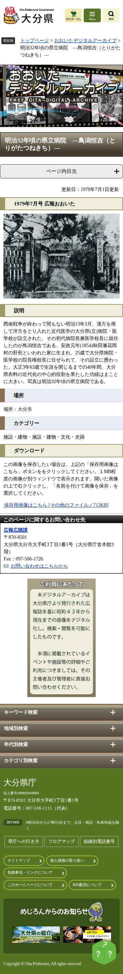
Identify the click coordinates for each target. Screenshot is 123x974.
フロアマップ (61, 841)
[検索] (111, 15)
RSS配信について (87, 885)
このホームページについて (30, 885)
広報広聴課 (16, 530)
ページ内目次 (61, 171)
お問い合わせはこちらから (39, 566)
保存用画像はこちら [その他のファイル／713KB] (56, 505)
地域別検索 (16, 728)
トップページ (34, 40)
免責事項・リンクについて (30, 872)
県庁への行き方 (23, 841)
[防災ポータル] (73, 15)
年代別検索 (16, 744)
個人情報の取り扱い (67, 860)
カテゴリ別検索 (21, 760)
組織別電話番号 (99, 841)
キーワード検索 (21, 712)
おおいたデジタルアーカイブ (85, 40)
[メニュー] (92, 15)
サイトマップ (19, 860)
